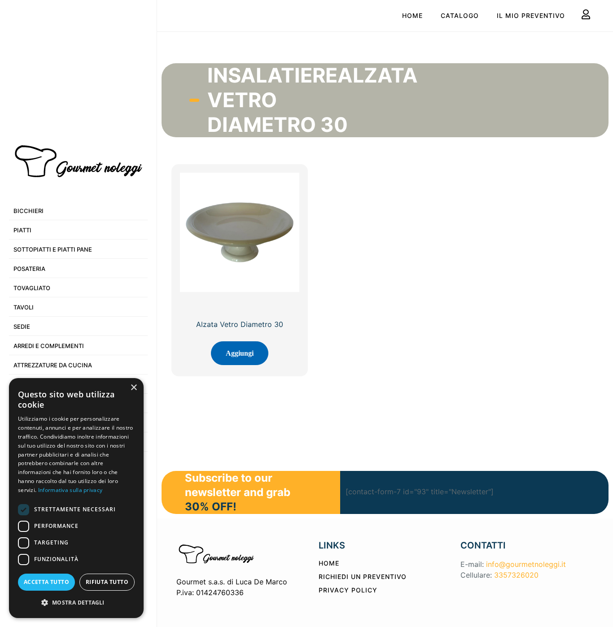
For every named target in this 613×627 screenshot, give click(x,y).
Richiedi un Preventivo (363, 576)
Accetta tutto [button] (46, 582)
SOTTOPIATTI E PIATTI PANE (52, 249)
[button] (76, 603)
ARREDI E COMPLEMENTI (48, 345)
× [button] (133, 387)
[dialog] (76, 498)
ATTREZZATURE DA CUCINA (52, 365)
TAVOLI (23, 307)
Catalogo (460, 15)
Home (412, 15)
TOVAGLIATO (31, 288)
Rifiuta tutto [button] (107, 582)
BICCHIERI (28, 210)
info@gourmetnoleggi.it (526, 564)
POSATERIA (29, 268)
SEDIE (21, 326)
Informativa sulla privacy (70, 490)
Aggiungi (240, 353)
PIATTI (22, 230)
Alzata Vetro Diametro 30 (239, 324)
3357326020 (516, 574)
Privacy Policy (348, 590)
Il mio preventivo (531, 15)
